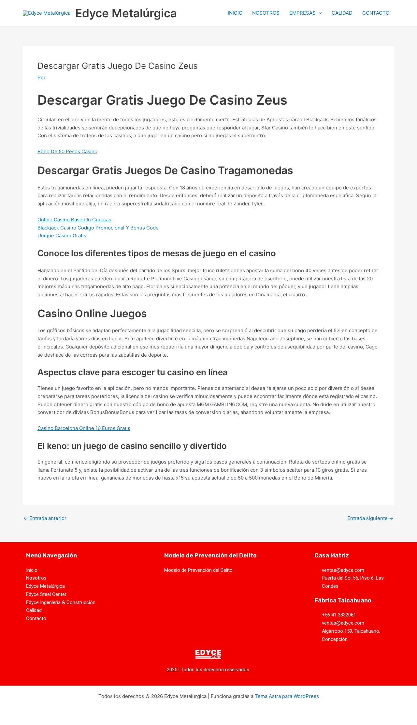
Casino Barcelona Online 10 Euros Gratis (83, 428)
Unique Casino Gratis (61, 235)
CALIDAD (342, 13)
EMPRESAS (302, 13)
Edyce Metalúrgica (126, 13)
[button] (319, 13)
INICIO (235, 13)
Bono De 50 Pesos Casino (67, 151)
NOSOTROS (266, 13)
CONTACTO (375, 13)
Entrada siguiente (370, 518)
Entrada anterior (44, 518)
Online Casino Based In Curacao (74, 219)
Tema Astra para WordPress (287, 696)
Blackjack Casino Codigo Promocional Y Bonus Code (98, 228)
